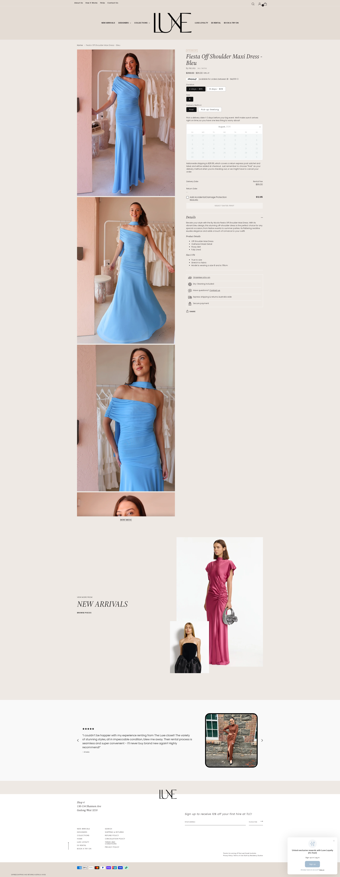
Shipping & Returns (114, 832)
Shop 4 (80, 802)
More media (126, 520)
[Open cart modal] (264, 4)
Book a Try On (84, 848)
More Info (194, 200)
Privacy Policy (112, 847)
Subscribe (253, 822)
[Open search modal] (253, 4)
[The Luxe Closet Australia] (172, 23)
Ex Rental (81, 845)
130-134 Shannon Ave (89, 806)
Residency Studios (256, 855)
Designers (82, 832)
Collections (83, 835)
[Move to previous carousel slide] (254, 691)
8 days (216, 89)
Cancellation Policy (115, 838)
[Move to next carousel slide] (260, 691)
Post (191, 109)
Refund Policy (112, 835)
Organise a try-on (201, 277)
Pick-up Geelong (210, 109)
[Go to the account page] (258, 4)
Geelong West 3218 (87, 810)
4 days (196, 89)
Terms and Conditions (110, 843)
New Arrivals (83, 829)
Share (192, 311)
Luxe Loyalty (83, 842)
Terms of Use (238, 855)
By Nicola (190, 68)
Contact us (214, 290)
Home (80, 45)
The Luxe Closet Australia (247, 853)
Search (108, 829)
